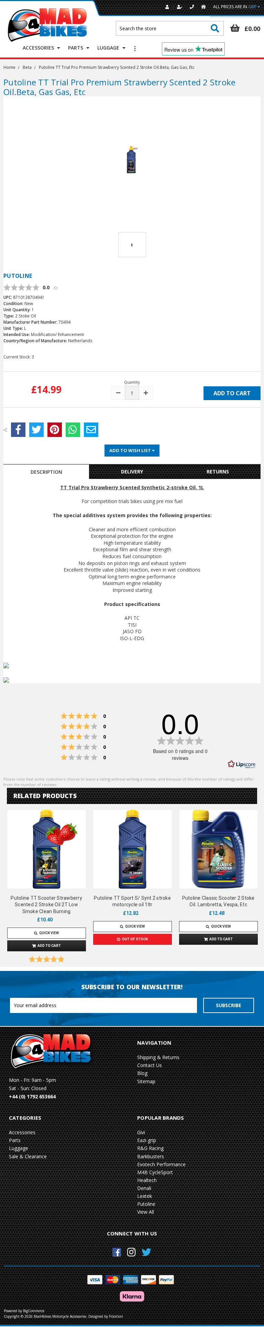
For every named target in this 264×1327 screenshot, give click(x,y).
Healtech (147, 1180)
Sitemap (146, 1081)
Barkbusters (150, 1156)
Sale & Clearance (28, 1156)
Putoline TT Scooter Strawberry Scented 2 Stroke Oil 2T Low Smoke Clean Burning (46, 904)
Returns (218, 471)
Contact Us (149, 1065)
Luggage (109, 47)
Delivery (132, 471)
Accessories (39, 47)
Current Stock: (18, 357)
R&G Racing (150, 1148)
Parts (76, 47)
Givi (141, 1132)
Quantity (132, 382)
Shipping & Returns (158, 1057)
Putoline (146, 1204)
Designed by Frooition (105, 1316)
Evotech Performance (161, 1164)
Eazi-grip (146, 1140)
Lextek (144, 1196)
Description (46, 472)
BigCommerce (33, 1310)
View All (145, 1212)
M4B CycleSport (155, 1172)
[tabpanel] (46, 887)
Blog (142, 1073)
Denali (144, 1188)
